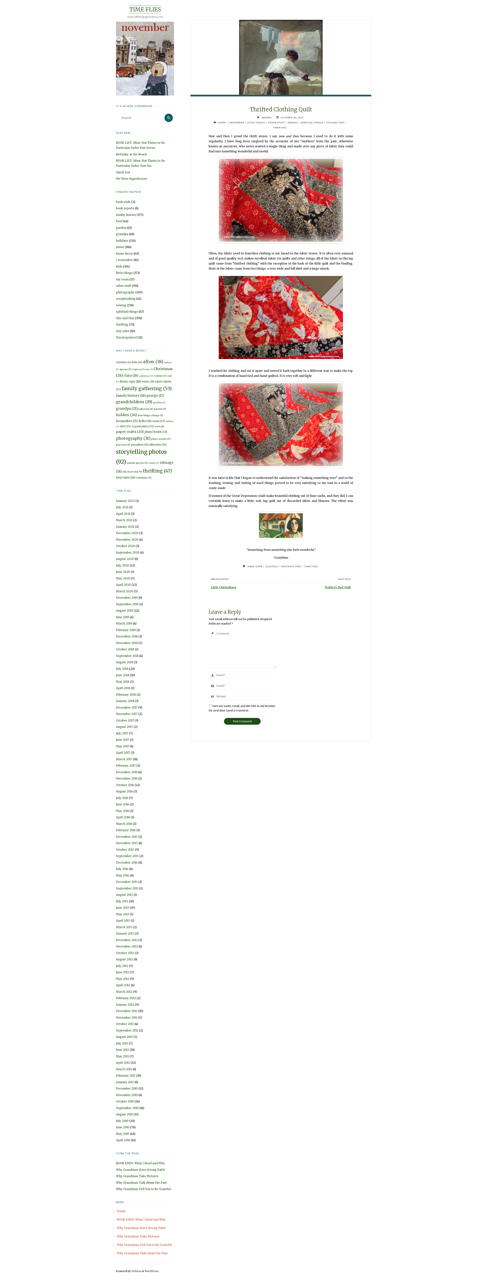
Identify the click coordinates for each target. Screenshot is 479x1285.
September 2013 (127, 888)
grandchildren (134, 402)
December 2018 (127, 636)
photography (125, 292)
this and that (125, 318)
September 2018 (127, 656)
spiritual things (127, 311)
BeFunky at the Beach (131, 154)
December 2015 (127, 837)
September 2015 (127, 856)
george (155, 396)
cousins (160, 375)
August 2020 (125, 559)
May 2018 (122, 681)
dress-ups (130, 381)
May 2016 (122, 811)
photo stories (160, 439)
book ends (123, 202)
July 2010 (122, 1121)
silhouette (157, 444)
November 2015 (127, 843)
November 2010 (127, 1095)
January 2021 (125, 526)
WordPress (151, 1271)
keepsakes (127, 421)
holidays (122, 240)
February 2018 (126, 694)
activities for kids (129, 362)
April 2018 (123, 688)
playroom (123, 444)
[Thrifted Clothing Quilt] (281, 76)
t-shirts (153, 463)
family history (126, 215)
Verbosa (136, 1271)
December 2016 (127, 772)
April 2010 (123, 1140)
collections (146, 376)
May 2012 (122, 979)
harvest (160, 409)
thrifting (122, 324)
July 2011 (122, 1043)
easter (148, 381)
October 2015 (125, 849)
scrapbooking (125, 298)
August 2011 (124, 1037)
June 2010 (122, 1127)
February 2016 (126, 830)
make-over (255, 566)
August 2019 (124, 610)
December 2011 (126, 1011)
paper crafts (130, 431)
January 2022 (125, 501)
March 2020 (124, 591)
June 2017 (122, 740)
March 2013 (124, 927)
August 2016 (124, 791)
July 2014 (122, 869)
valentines (144, 477)
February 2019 (126, 630)
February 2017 (126, 765)
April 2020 (123, 585)
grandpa (122, 234)
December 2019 (127, 597)
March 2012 (124, 992)
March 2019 (124, 623)
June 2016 (122, 804)
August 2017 (124, 727)
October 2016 (125, 785)
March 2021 (124, 520)
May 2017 (122, 746)
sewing (121, 305)
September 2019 (127, 604)
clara (131, 375)
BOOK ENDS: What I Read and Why (140, 1163)
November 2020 (127, 539)
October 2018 (125, 649)
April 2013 (123, 920)
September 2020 (127, 552)
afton (153, 361)
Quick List (123, 172)
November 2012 (127, 946)
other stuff (123, 286)
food (119, 221)
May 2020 (123, 578)
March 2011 (124, 1069)
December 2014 (127, 862)
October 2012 (125, 953)
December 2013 (127, 882)
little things (124, 273)
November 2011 (126, 1017)
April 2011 (123, 1062)
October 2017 (125, 720)
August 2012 (124, 959)
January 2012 (125, 1004)
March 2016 (124, 824)
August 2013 (124, 895)
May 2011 (122, 1056)
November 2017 (127, 714)
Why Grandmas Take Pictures (137, 1176)
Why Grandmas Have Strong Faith (140, 1170)
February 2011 (125, 1075)
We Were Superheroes (131, 178)
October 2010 (125, 1101)
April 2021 (123, 514)
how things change (150, 415)
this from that (132, 471)
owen (159, 426)
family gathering (147, 388)
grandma (159, 402)
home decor (124, 253)
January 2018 (125, 701)
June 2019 (122, 617)
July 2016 (122, 798)
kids (119, 266)
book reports (125, 208)
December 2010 (127, 1088)
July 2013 (122, 901)
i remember (124, 260)
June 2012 (122, 972)
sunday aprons (137, 462)
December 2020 (127, 533)
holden (126, 415)
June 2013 (122, 907)
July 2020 (122, 565)
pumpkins (139, 444)
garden (121, 228)
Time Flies (145, 9)
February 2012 (126, 998)
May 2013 (122, 914)
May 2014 (122, 875)
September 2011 (127, 1030)
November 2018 (127, 643)
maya (158, 421)
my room (122, 279)
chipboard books (142, 369)
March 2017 (124, 759)
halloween (145, 409)
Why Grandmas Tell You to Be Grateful (143, 1189)
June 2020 (123, 572)
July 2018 (122, 669)
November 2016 (127, 778)
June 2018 (122, 675)
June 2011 (122, 1050)
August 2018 (124, 662)
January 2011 (125, 1082)
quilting (271, 566)
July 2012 (122, 966)
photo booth (155, 432)
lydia (145, 421)
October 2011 (125, 1024)
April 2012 (123, 985)
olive (125, 426)
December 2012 (127, 940)
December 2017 (127, 707)
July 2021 (122, 507)
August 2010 (124, 1114)
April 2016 (123, 817)
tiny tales (122, 331)
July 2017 (122, 733)
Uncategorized (126, 337)
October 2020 (125, 546)
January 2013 (125, 933)
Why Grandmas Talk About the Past (141, 1182)
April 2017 (123, 752)
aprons (126, 369)
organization (143, 426)
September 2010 (127, 1108)
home (120, 247)
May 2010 (122, 1134)
